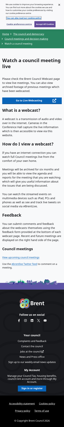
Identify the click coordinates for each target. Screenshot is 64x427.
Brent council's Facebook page (18, 320)
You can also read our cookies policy (23, 18)
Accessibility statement (22, 403)
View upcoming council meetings (20, 257)
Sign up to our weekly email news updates (32, 362)
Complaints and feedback (32, 341)
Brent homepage (32, 303)
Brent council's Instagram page (25, 320)
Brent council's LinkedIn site (32, 320)
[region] (32, 14)
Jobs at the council (30, 351)
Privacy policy (22, 410)
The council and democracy (28, 34)
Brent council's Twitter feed (38, 320)
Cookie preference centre (19, 24)
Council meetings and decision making (26, 38)
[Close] (59, 4)
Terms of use (41, 410)
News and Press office (32, 356)
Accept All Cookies (45, 24)
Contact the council (32, 346)
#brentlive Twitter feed (24, 264)
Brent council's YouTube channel (45, 320)
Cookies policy (47, 403)
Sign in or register (32, 388)
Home (5, 34)
